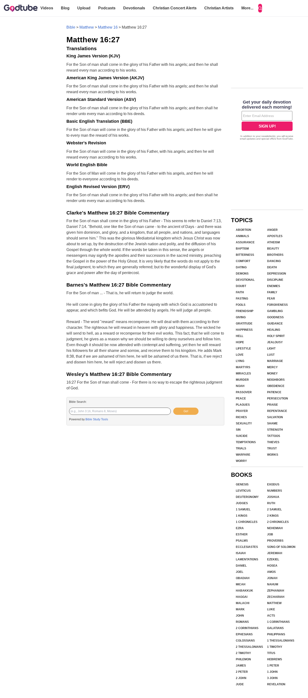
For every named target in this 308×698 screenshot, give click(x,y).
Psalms (242, 540)
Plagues (243, 404)
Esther (242, 534)
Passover (244, 392)
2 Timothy (243, 653)
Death (272, 267)
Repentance (277, 411)
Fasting (242, 298)
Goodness (275, 317)
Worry (241, 461)
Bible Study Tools (96, 419)
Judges (242, 503)
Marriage (275, 361)
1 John (272, 672)
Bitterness (245, 255)
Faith (240, 292)
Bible (70, 27)
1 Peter (273, 665)
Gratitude (244, 323)
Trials (241, 448)
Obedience (275, 386)
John (240, 615)
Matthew (86, 27)
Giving (241, 317)
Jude (240, 684)
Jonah (272, 578)
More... (247, 8)
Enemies (273, 286)
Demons (242, 273)
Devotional (245, 280)
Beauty (273, 248)
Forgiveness (277, 304)
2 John (241, 678)
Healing (273, 329)
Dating (241, 267)
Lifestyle (243, 348)
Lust (271, 354)
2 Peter (242, 672)
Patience (274, 392)
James (241, 665)
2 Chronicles (278, 522)
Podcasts (107, 8)
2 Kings (273, 515)
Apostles (274, 236)
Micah (240, 584)
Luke (271, 609)
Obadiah (243, 578)
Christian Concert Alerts (175, 8)
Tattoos (273, 436)
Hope (240, 342)
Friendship (244, 311)
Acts (271, 615)
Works (272, 454)
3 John (272, 678)
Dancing (274, 261)
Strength (275, 429)
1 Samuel (243, 509)
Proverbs (275, 540)
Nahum (272, 584)
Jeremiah (274, 553)
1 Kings (241, 515)
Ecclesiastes (247, 547)
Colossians (245, 640)
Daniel (241, 565)
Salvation (275, 417)
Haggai (241, 597)
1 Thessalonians (280, 640)
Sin (238, 429)
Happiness (244, 329)
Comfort (243, 261)
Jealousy (275, 342)
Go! (186, 411)
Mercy (272, 367)
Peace (241, 398)
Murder (242, 379)
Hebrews (274, 659)
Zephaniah (275, 590)
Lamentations (247, 559)
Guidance (275, 323)
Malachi (242, 603)
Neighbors (276, 379)
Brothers (275, 255)
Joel (239, 572)
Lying (240, 361)
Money (272, 373)
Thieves (273, 442)
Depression (276, 273)
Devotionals (134, 8)
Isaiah (241, 553)
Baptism (242, 248)
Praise (272, 404)
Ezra (240, 528)
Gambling (275, 311)
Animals (242, 236)
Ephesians (244, 634)
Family (272, 292)
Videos (46, 8)
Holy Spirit (276, 336)
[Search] (260, 8)
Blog (65, 8)
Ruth (271, 503)
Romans (242, 622)
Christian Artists (219, 8)
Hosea (272, 565)
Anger (272, 230)
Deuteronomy (247, 497)
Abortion (243, 230)
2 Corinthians (247, 628)
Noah (240, 386)
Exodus (273, 484)
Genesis (242, 484)
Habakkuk (244, 590)
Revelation (276, 684)
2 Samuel (274, 509)
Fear (271, 298)
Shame (272, 423)
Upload (83, 8)
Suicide (242, 436)
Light (271, 348)
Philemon (243, 659)
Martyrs (243, 367)
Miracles (243, 373)
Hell (239, 336)
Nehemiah (275, 528)
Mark (240, 609)
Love (240, 354)
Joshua (273, 497)
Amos (271, 572)
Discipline (275, 280)
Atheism (273, 242)
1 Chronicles (246, 522)
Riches (241, 417)
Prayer (242, 411)
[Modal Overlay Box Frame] (267, 121)
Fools (240, 304)
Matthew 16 (108, 27)
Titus (271, 653)
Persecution (277, 398)
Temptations (246, 442)
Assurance (245, 242)
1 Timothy (274, 647)
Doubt (241, 286)
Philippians (276, 634)
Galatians (275, 628)
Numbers (274, 490)
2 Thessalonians (249, 647)
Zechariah (275, 597)
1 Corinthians (278, 622)
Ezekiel (273, 559)
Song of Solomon (281, 547)
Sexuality (244, 423)
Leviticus (243, 490)
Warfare (243, 454)
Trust (272, 448)
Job (270, 534)
